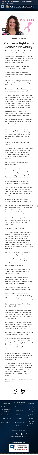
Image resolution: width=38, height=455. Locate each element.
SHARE (15, 393)
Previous (5, 24)
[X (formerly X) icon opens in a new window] (16, 434)
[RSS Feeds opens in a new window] (26, 434)
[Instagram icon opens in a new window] (21, 434)
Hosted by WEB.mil (18, 442)
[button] (8, 3)
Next (32, 24)
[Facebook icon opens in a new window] (12, 434)
